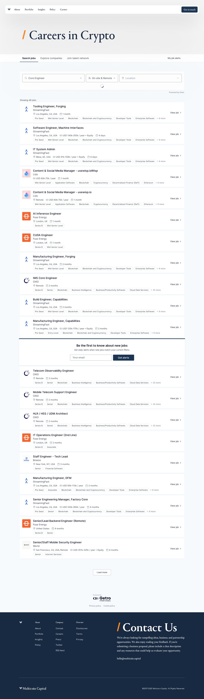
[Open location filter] (178, 78)
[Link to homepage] (9, 9)
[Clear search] (81, 78)
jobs (29, 58)
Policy (38, 645)
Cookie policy (109, 606)
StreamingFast (41, 109)
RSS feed (60, 650)
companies (51, 58)
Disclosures (82, 628)
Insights (39, 639)
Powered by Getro (176, 92)
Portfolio (39, 634)
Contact (59, 628)
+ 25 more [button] (156, 290)
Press (58, 639)
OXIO (36, 281)
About (38, 628)
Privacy (79, 639)
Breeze (37, 460)
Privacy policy (95, 606)
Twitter (59, 645)
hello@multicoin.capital (129, 658)
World (36, 545)
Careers (59, 634)
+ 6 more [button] (161, 118)
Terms (79, 634)
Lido (35, 174)
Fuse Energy (40, 217)
